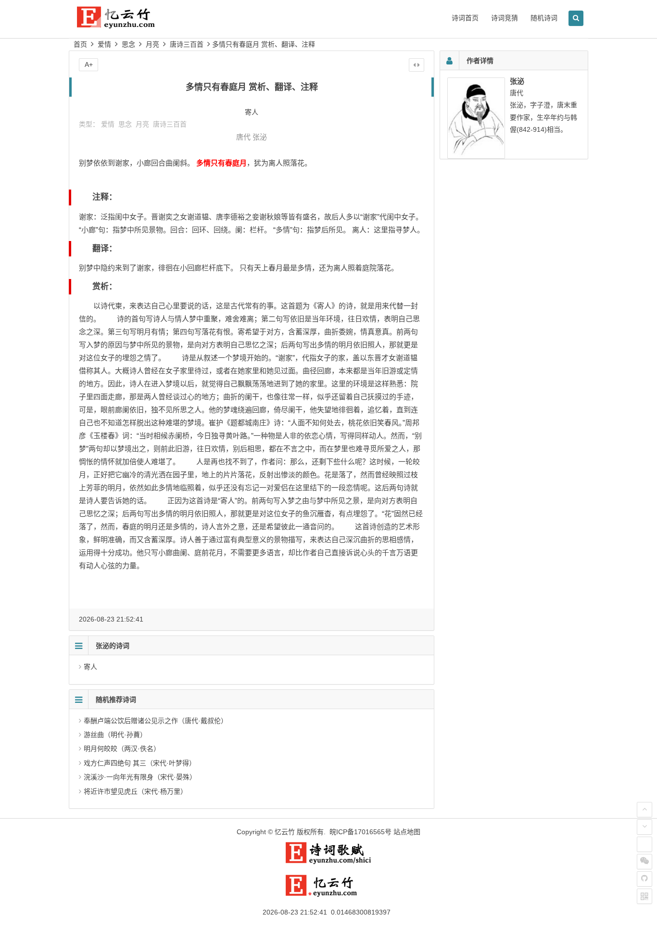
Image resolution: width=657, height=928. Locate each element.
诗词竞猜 (504, 18)
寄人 (90, 667)
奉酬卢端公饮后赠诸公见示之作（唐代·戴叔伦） (155, 721)
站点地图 (406, 832)
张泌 (260, 137)
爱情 (104, 44)
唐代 (243, 137)
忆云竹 (285, 832)
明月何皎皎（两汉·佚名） (122, 748)
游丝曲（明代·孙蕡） (115, 734)
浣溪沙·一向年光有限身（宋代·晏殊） (140, 777)
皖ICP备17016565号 (360, 832)
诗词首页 (465, 18)
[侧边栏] (416, 65)
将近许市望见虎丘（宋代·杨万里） (135, 791)
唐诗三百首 (186, 44)
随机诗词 (544, 18)
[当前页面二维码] (644, 896)
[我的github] (644, 879)
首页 (80, 44)
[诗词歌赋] (328, 862)
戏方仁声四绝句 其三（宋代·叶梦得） (140, 763)
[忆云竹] (126, 24)
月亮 (152, 44)
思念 (128, 44)
